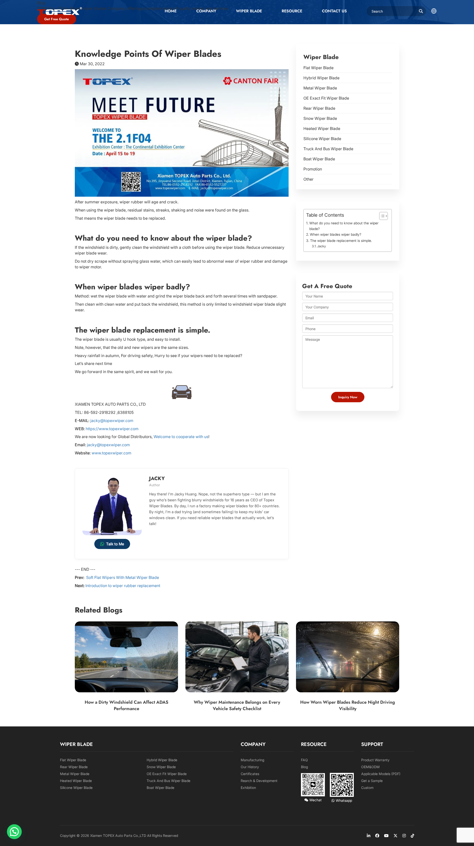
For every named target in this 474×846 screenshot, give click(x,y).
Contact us (334, 11)
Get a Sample (372, 781)
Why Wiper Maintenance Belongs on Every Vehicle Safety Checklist (237, 705)
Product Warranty (375, 760)
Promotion (312, 169)
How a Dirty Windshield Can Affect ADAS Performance (126, 705)
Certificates (250, 774)
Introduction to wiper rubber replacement (122, 585)
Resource (292, 11)
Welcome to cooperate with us (181, 436)
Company (206, 11)
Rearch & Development (259, 781)
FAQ (304, 760)
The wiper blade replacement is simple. (341, 240)
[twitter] (395, 835)
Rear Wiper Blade (319, 108)
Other (308, 179)
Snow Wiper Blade (320, 118)
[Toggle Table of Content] (381, 216)
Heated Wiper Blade (321, 128)
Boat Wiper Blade (319, 158)
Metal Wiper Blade (320, 87)
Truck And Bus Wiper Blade (328, 148)
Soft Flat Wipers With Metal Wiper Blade (122, 577)
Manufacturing (252, 760)
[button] (14, 831)
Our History (250, 767)
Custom (367, 787)
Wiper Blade (249, 11)
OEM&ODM (370, 767)
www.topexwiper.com (111, 452)
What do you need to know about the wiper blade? (343, 226)
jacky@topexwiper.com (111, 420)
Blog (304, 767)
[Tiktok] (412, 835)
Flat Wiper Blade (318, 67)
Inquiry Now (347, 397)
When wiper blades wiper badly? (335, 234)
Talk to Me (115, 544)
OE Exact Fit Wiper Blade (326, 98)
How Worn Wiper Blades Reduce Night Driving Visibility (347, 705)
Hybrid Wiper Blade (321, 77)
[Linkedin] (368, 835)
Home (171, 11)
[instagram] (404, 835)
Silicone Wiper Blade (322, 138)
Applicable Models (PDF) (380, 774)
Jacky (321, 246)
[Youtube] (386, 835)
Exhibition (248, 787)
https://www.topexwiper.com (112, 428)
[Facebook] (377, 835)
